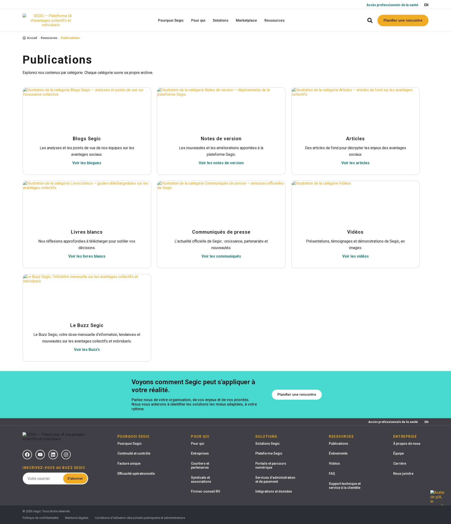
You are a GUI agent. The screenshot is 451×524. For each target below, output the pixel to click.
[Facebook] (27, 454)
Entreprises (200, 453)
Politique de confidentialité (40, 518)
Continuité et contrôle (133, 453)
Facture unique (128, 463)
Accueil (32, 38)
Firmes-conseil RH (205, 491)
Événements (338, 453)
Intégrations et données (273, 491)
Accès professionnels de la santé (392, 5)
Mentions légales (76, 518)
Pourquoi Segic (129, 443)
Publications (338, 443)
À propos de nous (406, 443)
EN (426, 5)
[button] (370, 20)
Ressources (49, 38)
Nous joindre (403, 473)
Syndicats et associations (201, 479)
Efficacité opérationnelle (136, 473)
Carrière (399, 463)
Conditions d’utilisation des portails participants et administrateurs (140, 518)
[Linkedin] (53, 454)
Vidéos (334, 463)
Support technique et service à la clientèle (345, 486)
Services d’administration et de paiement (275, 479)
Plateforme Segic (268, 453)
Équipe (398, 453)
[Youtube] (40, 454)
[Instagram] (66, 454)
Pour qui (197, 443)
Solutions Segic (267, 443)
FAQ (332, 473)
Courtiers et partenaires (200, 465)
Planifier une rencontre (403, 20)
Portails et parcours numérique (270, 465)
